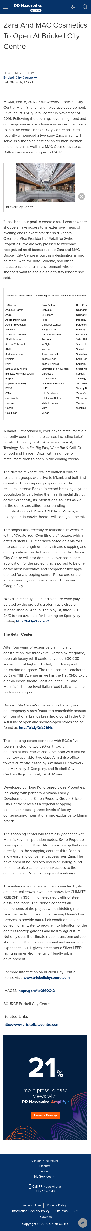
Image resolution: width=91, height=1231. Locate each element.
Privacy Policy (56, 1205)
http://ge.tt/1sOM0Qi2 (36, 990)
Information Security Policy (30, 1211)
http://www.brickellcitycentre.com (32, 1024)
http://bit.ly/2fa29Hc (36, 727)
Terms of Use (31, 1205)
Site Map (61, 1211)
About (45, 1171)
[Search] (85, 7)
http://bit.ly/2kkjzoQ (32, 621)
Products (45, 1166)
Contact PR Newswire (45, 1161)
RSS (76, 1211)
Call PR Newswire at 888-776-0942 (46, 1189)
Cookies (46, 1216)
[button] (45, 182)
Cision (53, 1223)
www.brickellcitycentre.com (47, 977)
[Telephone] (73, 7)
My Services (43, 1176)
